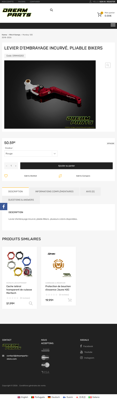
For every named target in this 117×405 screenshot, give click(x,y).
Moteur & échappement (16, 283)
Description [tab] (15, 191)
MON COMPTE (8, 2)
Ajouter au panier (66, 165)
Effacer (110, 143)
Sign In (102, 2)
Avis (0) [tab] (90, 191)
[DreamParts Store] (17, 16)
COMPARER (35, 2)
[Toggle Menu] (113, 25)
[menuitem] (23, 397)
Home (4, 35)
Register (111, 2)
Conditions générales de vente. (32, 386)
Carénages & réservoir (55, 283)
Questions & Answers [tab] (21, 199)
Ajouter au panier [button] (70, 300)
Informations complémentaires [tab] (54, 191)
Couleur (8, 148)
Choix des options (31, 303)
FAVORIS (21, 2)
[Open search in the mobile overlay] (80, 10)
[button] (107, 65)
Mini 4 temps (14, 35)
